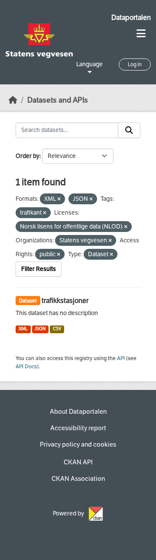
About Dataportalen (78, 411)
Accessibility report (78, 428)
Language (89, 64)
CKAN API (78, 462)
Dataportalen (131, 17)
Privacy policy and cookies (78, 444)
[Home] (13, 100)
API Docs (26, 367)
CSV (57, 328)
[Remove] (59, 199)
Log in (135, 64)
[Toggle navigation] (141, 33)
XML (23, 328)
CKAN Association (78, 479)
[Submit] (129, 130)
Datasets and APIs (57, 100)
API (121, 358)
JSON (40, 328)
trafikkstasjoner (65, 300)
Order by (27, 156)
